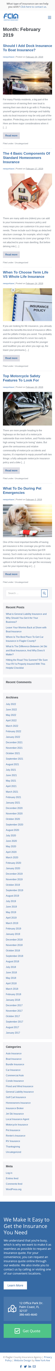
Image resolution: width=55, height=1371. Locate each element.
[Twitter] (25, 1366)
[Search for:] (27, 593)
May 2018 (11, 978)
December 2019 (14, 874)
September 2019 (14, 890)
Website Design (22, 1360)
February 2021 (13, 797)
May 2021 (11, 780)
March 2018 (12, 989)
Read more (12, 134)
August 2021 (12, 764)
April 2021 (11, 786)
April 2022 (11, 720)
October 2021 (13, 753)
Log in (9, 1173)
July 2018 (11, 967)
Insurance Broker (15, 1108)
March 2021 (12, 792)
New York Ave (42, 1360)
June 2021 (11, 775)
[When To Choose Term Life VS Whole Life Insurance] (27, 304)
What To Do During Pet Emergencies (22, 490)
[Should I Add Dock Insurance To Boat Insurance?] (27, 78)
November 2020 (14, 813)
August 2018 (12, 961)
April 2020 (11, 852)
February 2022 (13, 731)
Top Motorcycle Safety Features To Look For (21, 378)
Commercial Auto (15, 1075)
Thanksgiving (13, 1146)
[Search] (44, 593)
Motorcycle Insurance (17, 1124)
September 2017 (14, 1021)
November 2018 (14, 945)
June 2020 (11, 841)
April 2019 (11, 917)
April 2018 (11, 983)
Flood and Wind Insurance (19, 1086)
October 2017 (13, 1016)
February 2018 (13, 994)
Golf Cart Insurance (16, 1097)
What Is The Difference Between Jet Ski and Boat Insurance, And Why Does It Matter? (26, 650)
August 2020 (12, 830)
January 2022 (13, 737)
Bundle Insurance (15, 1064)
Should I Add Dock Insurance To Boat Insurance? (27, 48)
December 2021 (14, 742)
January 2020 (13, 868)
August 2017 (12, 1027)
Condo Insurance (15, 1081)
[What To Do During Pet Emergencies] (27, 520)
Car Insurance (13, 1070)
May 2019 (11, 912)
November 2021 (14, 748)
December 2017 (14, 1005)
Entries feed (12, 1178)
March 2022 (12, 726)
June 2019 (11, 906)
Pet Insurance (13, 1130)
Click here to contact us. (33, 6)
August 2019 (12, 896)
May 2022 (11, 715)
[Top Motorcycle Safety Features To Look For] (27, 409)
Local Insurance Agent (17, 1119)
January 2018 (13, 1000)
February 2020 (13, 863)
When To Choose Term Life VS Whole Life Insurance (25, 274)
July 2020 (11, 835)
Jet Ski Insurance (15, 1114)
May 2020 (11, 846)
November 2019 (14, 879)
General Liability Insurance (20, 1092)
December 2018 (14, 939)
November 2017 (14, 1011)
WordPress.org (13, 1189)
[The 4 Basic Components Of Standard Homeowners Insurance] (27, 193)
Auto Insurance (14, 1053)
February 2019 (13, 928)
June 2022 (11, 709)
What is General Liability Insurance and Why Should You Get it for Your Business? (26, 618)
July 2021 (11, 770)
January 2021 (13, 802)
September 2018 (14, 956)
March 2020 (12, 857)
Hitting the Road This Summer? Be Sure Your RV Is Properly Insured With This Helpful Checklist (27, 664)
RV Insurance (13, 1141)
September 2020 (14, 824)
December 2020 (14, 808)
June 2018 (11, 972)
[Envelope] (34, 1366)
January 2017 (13, 1032)
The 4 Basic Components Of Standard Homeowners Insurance (26, 157)
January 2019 (13, 934)
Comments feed (14, 1184)
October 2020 (13, 819)
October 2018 (13, 950)
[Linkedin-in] (29, 1366)
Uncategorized (13, 1152)
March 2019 (12, 923)
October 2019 (13, 885)
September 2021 (14, 759)
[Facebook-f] (21, 1366)
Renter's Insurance (15, 1135)
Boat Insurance (14, 1059)
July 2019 (11, 901)
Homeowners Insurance (18, 1103)
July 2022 (11, 704)
